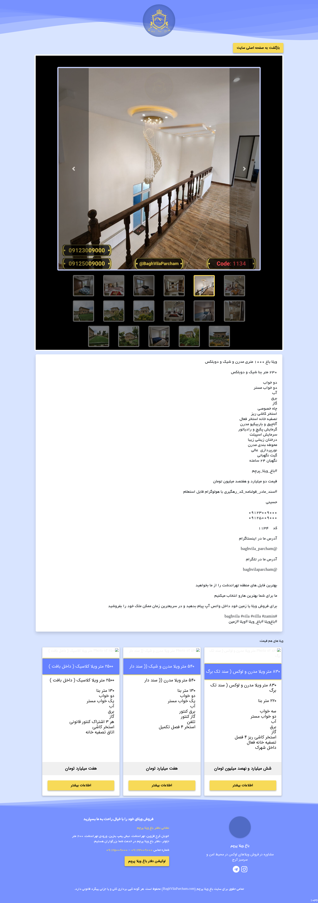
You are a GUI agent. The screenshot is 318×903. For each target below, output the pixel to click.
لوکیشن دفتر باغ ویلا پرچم (146, 861)
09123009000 (142, 850)
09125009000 (117, 850)
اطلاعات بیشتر (243, 785)
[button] (73, 168)
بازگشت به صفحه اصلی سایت (258, 47)
